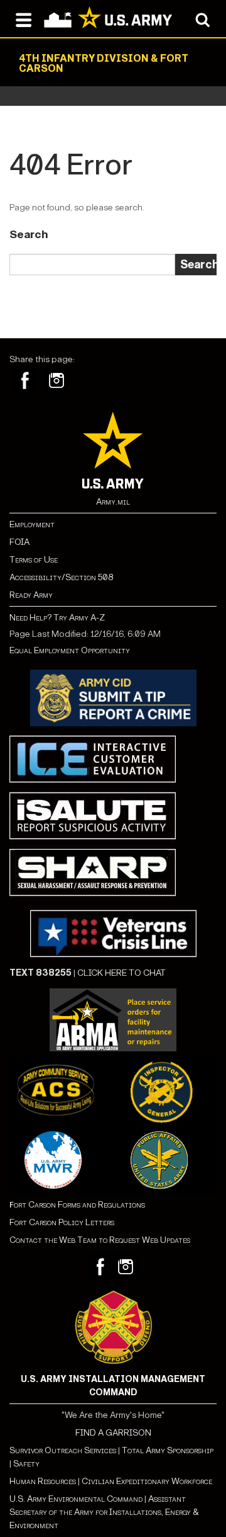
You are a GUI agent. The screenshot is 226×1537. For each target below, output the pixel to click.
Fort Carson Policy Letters (61, 1222)
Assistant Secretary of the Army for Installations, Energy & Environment (104, 1512)
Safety (26, 1463)
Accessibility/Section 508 (61, 577)
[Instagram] (56, 380)
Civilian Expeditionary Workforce (147, 1481)
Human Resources (42, 1481)
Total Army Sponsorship (167, 1450)
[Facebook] (25, 380)
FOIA (19, 542)
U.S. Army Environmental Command (76, 1499)
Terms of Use (33, 559)
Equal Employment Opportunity (69, 650)
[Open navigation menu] (23, 19)
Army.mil (113, 501)
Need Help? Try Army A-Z (57, 617)
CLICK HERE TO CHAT (121, 973)
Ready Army (31, 595)
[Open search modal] (202, 19)
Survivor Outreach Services (62, 1450)
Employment (32, 524)
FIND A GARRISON (113, 1432)
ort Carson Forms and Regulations (77, 1204)
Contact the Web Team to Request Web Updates (99, 1240)
